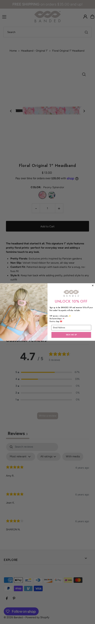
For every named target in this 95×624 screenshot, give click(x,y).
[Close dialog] (92, 285)
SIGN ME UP (71, 335)
